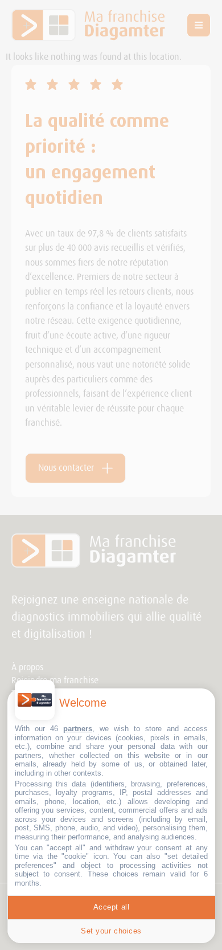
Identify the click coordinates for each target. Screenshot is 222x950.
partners (77, 728)
